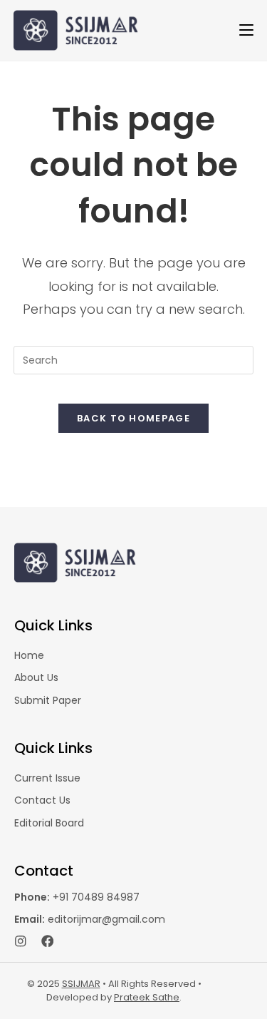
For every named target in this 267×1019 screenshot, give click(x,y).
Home (29, 655)
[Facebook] (47, 941)
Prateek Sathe (146, 997)
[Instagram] (20, 941)
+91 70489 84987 (77, 897)
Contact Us (42, 800)
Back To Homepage (133, 418)
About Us (36, 677)
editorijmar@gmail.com (89, 919)
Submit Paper (47, 700)
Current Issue (47, 778)
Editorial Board (49, 823)
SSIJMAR (81, 983)
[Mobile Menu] (246, 30)
